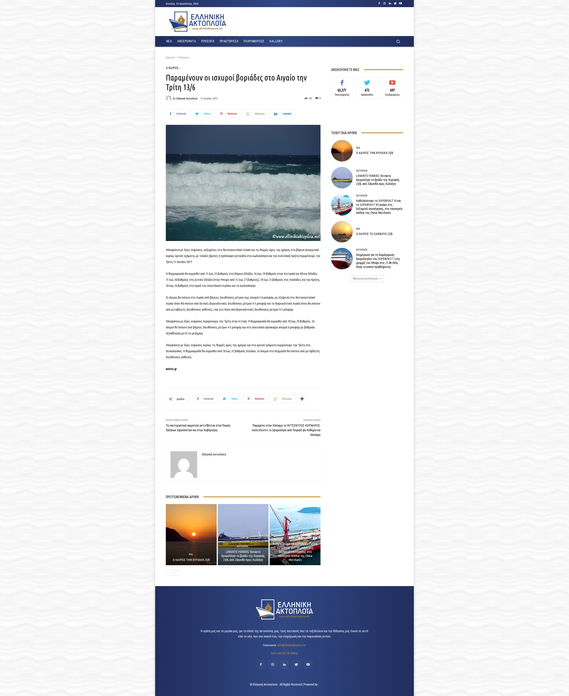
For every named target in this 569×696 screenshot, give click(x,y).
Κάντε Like (342, 80)
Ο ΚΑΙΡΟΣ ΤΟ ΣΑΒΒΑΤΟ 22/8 (374, 234)
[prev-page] (168, 572)
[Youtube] (400, 3)
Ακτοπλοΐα (242, 546)
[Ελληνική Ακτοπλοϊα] (169, 98)
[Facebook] (379, 3)
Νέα (191, 554)
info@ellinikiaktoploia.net (291, 645)
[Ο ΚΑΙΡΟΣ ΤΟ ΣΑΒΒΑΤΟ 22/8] (342, 232)
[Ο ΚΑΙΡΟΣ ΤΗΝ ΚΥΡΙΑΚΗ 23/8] (191, 534)
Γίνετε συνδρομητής (392, 82)
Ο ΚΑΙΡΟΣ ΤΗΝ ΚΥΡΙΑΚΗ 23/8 (191, 560)
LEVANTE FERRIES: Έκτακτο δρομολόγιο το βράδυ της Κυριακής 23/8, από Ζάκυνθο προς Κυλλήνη (243, 556)
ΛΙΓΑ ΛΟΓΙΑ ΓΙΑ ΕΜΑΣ (284, 653)
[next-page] (175, 572)
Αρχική (170, 57)
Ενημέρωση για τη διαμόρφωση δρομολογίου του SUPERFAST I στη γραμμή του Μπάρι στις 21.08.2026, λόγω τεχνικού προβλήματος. (378, 261)
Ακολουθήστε (367, 80)
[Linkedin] (390, 3)
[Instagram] (384, 3)
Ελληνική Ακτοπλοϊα (186, 98)
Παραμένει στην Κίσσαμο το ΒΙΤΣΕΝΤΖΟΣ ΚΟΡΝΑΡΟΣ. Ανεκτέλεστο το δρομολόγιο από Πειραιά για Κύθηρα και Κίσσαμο (286, 430)
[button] (398, 41)
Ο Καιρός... (183, 57)
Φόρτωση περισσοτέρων (365, 278)
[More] (302, 398)
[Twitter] (395, 3)
